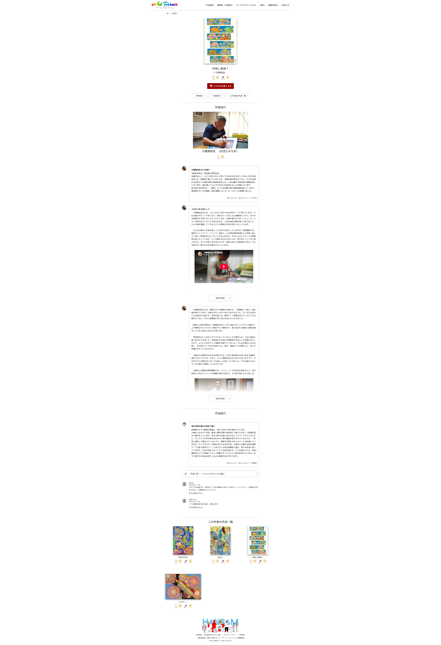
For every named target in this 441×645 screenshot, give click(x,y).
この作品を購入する (222, 86)
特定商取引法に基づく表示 (212, 634)
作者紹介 (199, 96)
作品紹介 (216, 96)
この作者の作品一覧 (237, 96)
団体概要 (199, 634)
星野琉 (254, 463)
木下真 (254, 198)
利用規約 (242, 634)
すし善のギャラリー (197, 493)
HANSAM (215, 640)
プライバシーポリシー (230, 634)
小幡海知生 (220, 72)
